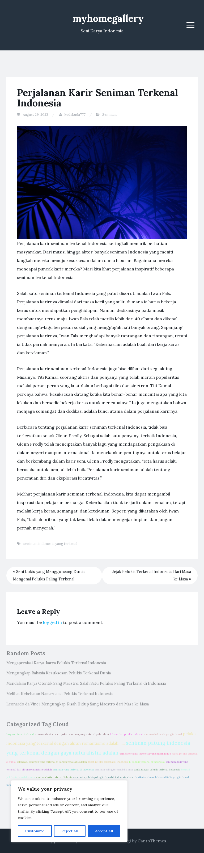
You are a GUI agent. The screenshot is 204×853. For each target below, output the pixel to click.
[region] (69, 811)
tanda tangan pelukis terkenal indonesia (157, 769)
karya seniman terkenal (20, 734)
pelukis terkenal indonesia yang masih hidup (145, 753)
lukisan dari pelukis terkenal (126, 734)
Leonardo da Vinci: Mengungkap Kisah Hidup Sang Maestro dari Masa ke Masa (77, 704)
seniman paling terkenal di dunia (114, 769)
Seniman (109, 114)
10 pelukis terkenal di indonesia (147, 762)
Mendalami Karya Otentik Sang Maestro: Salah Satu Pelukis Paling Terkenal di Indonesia (86, 683)
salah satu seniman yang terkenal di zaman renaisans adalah (52, 762)
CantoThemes (152, 840)
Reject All (69, 831)
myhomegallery (108, 18)
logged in (52, 622)
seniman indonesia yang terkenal (50, 543)
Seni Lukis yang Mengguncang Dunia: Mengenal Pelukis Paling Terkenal (49, 575)
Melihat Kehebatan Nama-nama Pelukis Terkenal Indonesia (59, 693)
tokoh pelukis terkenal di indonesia (108, 762)
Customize (34, 831)
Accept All (104, 831)
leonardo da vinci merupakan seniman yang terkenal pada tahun (72, 734)
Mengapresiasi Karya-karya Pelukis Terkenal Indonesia (56, 663)
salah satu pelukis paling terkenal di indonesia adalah (103, 777)
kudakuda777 (75, 114)
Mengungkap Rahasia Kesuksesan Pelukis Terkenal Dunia (58, 673)
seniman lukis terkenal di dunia (54, 777)
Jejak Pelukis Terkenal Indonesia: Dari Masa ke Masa (151, 575)
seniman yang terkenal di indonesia (73, 769)
